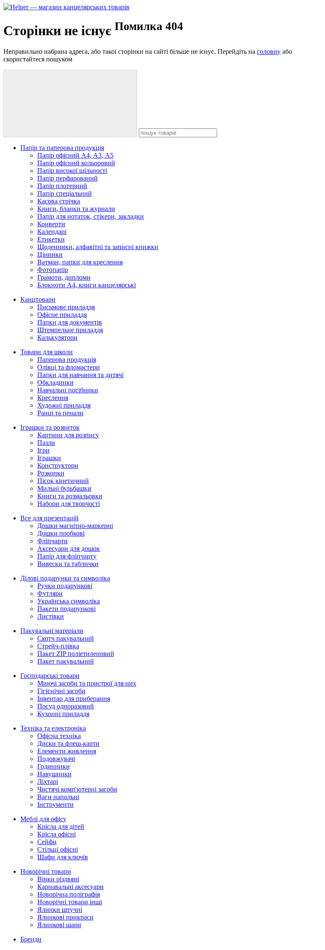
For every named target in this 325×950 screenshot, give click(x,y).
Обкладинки (55, 382)
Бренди (30, 939)
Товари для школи (46, 352)
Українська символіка (68, 601)
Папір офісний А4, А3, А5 (75, 155)
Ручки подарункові (64, 585)
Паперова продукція (66, 359)
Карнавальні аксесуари (70, 886)
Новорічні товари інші (69, 902)
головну (269, 51)
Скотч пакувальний (65, 638)
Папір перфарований (67, 178)
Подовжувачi (56, 758)
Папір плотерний (62, 185)
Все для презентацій (49, 518)
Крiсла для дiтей (60, 826)
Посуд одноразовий (65, 706)
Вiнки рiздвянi (58, 879)
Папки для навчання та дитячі (80, 374)
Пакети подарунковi (66, 608)
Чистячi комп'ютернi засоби (77, 789)
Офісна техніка (59, 735)
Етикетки (51, 239)
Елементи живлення (66, 751)
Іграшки (49, 457)
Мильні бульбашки (64, 488)
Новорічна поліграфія (68, 894)
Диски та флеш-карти (68, 743)
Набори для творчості (68, 503)
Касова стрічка (58, 201)
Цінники (50, 254)
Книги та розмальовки (69, 496)
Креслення (52, 397)
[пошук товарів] (70, 103)
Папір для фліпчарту (66, 556)
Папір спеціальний (64, 193)
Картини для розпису (68, 435)
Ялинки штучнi (59, 909)
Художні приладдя (64, 405)
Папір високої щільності (72, 170)
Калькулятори (57, 337)
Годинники (53, 766)
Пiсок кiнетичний (63, 480)
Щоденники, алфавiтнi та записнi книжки (97, 246)
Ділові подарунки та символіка (65, 578)
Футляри (50, 593)
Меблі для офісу (43, 818)
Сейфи (47, 841)
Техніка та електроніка (53, 728)
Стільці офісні (57, 849)
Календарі (51, 231)
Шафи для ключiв (62, 857)
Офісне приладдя (62, 314)
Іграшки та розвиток (50, 427)
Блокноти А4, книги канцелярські (86, 285)
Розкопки (50, 473)
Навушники (54, 774)
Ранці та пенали (60, 413)
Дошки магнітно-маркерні (75, 525)
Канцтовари (37, 299)
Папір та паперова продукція (62, 147)
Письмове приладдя (66, 307)
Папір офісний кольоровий (76, 163)
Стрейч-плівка (58, 646)
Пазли (46, 442)
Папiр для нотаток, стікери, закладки (90, 216)
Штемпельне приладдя (70, 329)
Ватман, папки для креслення (80, 262)
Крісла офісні (56, 834)
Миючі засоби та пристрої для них (86, 683)
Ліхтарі (47, 781)
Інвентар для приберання (73, 698)
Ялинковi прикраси (65, 917)
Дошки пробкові (61, 533)
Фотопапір (52, 269)
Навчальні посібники (67, 390)
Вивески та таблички (68, 563)
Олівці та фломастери (68, 367)
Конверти (51, 224)
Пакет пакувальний (65, 661)
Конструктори (57, 465)
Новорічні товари (45, 871)
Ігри (43, 450)
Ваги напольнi (58, 796)
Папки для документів (69, 322)
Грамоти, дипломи (64, 277)
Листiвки (50, 616)
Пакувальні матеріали (51, 630)
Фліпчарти (52, 540)
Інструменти (55, 804)
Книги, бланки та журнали (76, 208)
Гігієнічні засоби (61, 690)
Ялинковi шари (59, 924)
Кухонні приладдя (63, 713)
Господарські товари (50, 675)
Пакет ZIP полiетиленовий (75, 653)
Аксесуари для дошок (68, 548)
